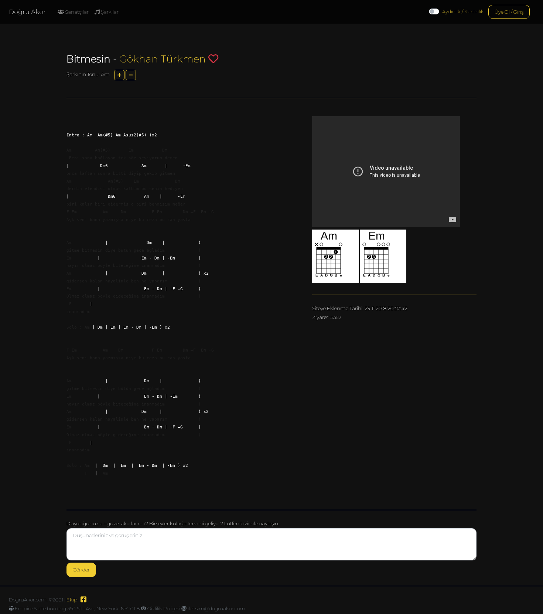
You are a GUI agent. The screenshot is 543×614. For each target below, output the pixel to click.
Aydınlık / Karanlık (463, 11)
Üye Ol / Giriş (509, 12)
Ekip (71, 600)
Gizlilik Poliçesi (163, 608)
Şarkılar (109, 12)
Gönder (81, 570)
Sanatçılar (76, 12)
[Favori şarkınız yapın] (213, 59)
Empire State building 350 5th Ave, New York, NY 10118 (77, 608)
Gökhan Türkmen (162, 59)
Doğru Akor (27, 12)
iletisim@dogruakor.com (216, 608)
